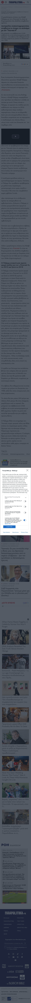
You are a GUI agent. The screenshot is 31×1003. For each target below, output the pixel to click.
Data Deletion (6, 532)
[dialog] (15, 501)
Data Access (15, 532)
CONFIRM (9, 526)
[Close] (27, 470)
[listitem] (15, 497)
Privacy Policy (24, 532)
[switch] (25, 501)
